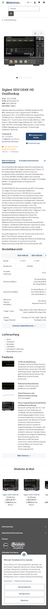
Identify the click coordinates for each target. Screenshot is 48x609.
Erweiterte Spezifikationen (23, 326)
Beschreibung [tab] (8, 161)
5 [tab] (26, 77)
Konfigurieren (24, 594)
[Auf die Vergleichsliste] (35, 33)
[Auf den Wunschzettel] (41, 33)
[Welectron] (13, 2)
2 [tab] (19, 77)
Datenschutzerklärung (23, 581)
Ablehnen (24, 600)
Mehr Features (23, 456)
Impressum (8, 581)
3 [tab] (21, 77)
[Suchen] (11, 13)
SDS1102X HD (36, 255)
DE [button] (28, 2)
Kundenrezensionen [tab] (29, 161)
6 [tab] (28, 77)
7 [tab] (31, 77)
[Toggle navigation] (3, 1)
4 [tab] (24, 77)
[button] (35, 2)
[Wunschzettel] (39, 2)
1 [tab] (17, 77)
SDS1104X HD (22, 255)
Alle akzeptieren (24, 587)
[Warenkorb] (43, 2)
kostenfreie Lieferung (10, 141)
